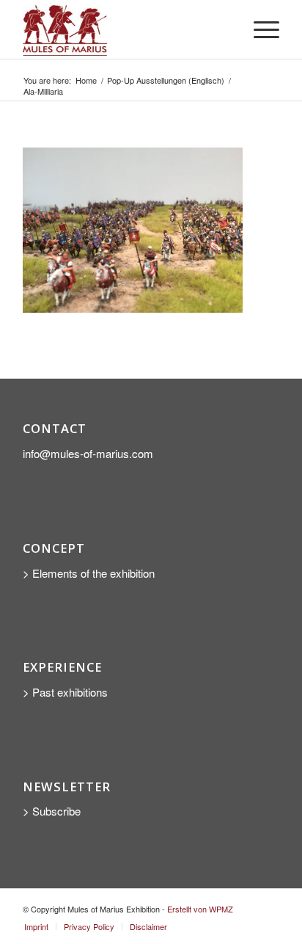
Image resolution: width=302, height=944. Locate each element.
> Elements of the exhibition (89, 573)
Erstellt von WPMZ (200, 909)
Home (86, 80)
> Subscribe (53, 810)
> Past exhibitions (65, 692)
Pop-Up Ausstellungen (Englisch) (165, 80)
